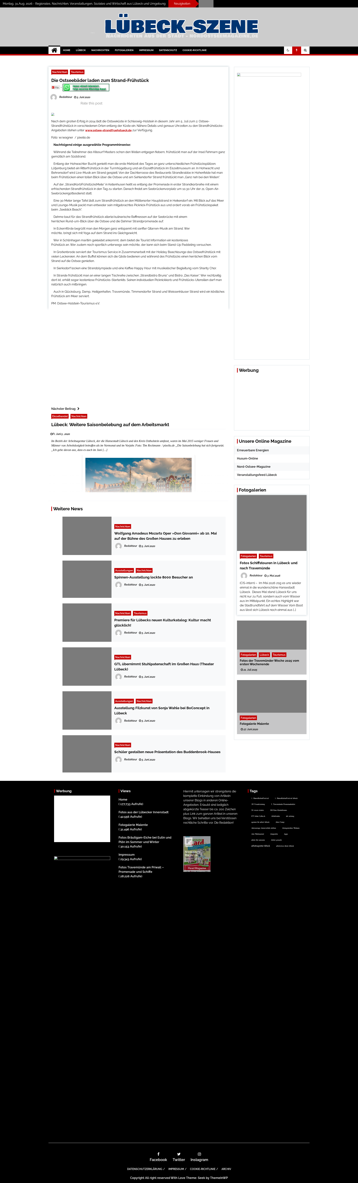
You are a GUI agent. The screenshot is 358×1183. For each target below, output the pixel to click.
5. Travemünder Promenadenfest (283, 804)
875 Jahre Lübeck (258, 816)
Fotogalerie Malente (254, 724)
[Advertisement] (212, 227)
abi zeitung (290, 816)
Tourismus (77, 72)
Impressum (146, 50)
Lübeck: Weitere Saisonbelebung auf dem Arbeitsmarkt (110, 424)
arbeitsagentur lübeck (260, 845)
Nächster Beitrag (63, 409)
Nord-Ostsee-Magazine (254, 466)
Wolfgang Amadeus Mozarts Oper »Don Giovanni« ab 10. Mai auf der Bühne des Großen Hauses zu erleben (165, 535)
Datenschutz (168, 50)
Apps (286, 834)
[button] (288, 50)
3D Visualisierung (258, 804)
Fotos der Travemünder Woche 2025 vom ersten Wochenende (269, 662)
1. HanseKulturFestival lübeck (286, 798)
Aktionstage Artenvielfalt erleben (263, 828)
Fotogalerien (124, 50)
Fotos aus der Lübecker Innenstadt (144, 812)
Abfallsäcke (275, 816)
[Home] (54, 50)
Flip (57, 87)
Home (66, 50)
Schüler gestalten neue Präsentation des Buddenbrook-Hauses (167, 752)
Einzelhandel (60, 416)
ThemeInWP (219, 1178)
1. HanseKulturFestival (260, 798)
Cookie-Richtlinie (195, 50)
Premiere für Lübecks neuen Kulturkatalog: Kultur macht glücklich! (162, 622)
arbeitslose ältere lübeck (285, 846)
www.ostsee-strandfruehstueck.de (108, 130)
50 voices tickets (257, 810)
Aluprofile (274, 834)
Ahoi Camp (280, 822)
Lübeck (81, 50)
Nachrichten (100, 50)
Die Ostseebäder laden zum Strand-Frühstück (100, 80)
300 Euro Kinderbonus (278, 810)
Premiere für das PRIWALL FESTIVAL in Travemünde (247, 2)
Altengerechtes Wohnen (290, 828)
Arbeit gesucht (276, 840)
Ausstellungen (124, 570)
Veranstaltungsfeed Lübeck (257, 475)
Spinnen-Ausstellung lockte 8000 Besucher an (153, 577)
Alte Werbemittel (257, 834)
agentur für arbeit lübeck (260, 822)
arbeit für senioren (258, 840)
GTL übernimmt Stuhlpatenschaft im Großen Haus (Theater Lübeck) (164, 666)
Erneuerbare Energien (253, 450)
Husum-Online (247, 458)
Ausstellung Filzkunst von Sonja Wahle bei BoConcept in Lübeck (161, 710)
